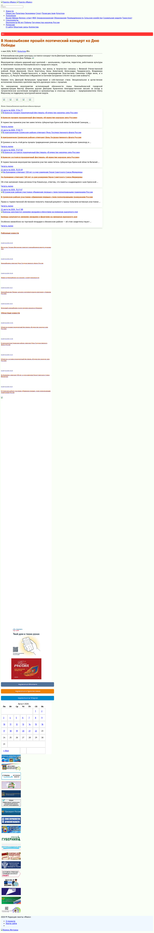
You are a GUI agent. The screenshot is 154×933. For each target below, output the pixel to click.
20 (23, 731)
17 (4, 731)
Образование (60, 18)
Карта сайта (11, 923)
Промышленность (75, 18)
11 (10, 724)
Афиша (15, 18)
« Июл (6, 751)
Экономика (30, 13)
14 (30, 724)
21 (29, 731)
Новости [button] (10, 11)
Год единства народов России (46, 22)
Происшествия (49, 13)
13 (23, 724)
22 (36, 731)
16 (42, 724)
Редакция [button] (10, 25)
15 (36, 724)
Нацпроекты (11, 22)
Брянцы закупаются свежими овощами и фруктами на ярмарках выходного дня (39, 217)
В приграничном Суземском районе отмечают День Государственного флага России (41, 137)
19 (17, 731)
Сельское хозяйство (93, 18)
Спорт (38, 13)
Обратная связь (20, 27)
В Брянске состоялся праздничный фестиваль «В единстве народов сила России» (40, 157)
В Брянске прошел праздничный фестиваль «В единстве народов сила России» (39, 117)
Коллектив (34, 27)
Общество (10, 13)
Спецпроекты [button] (12, 20)
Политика (20, 13)
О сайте (9, 27)
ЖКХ (34, 18)
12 (17, 724)
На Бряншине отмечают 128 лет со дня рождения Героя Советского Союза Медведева (41, 177)
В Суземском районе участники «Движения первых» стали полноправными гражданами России (47, 197)
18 (11, 731)
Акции (9, 18)
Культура (60, 13)
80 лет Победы (24, 22)
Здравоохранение (45, 18)
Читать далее (7, 126)
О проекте (10, 921)
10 (4, 724)
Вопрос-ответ (25, 18)
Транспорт (127, 18)
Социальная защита (112, 18)
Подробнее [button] (11, 16)
